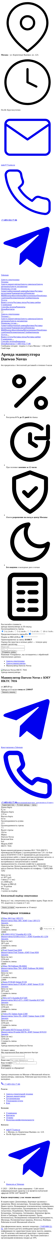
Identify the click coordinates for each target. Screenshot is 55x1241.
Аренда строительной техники (19, 1094)
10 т (48, 631)
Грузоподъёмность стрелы (12, 629)
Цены (3, 309)
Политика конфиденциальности (20, 1120)
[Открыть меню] (2, 311)
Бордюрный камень (18, 291)
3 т (8, 631)
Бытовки (30, 291)
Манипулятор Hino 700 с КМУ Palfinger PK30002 (22, 968)
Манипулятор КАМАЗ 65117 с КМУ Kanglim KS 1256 (24, 936)
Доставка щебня (33, 302)
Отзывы (9, 1117)
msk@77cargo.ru (13, 1130)
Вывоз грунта (7, 302)
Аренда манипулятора (10, 284)
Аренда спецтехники (10, 280)
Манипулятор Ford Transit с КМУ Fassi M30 (20, 952)
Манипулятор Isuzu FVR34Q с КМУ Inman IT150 (22, 984)
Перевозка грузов (8, 289)
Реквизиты (20, 307)
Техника (4, 282)
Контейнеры (17, 295)
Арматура (5, 291)
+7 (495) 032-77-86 (23, 344)
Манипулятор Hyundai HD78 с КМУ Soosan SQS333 (23, 1032)
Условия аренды (23, 805)
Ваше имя (5, 1060)
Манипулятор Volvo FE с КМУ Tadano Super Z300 (22, 1016)
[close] (53, 929)
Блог (8, 1103)
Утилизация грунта (14, 1101)
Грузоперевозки (13, 1098)
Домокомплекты (18, 293)
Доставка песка (19, 302)
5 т (21, 631)
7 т (34, 631)
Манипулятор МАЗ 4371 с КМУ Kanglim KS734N (22, 1000)
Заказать (4, 923)
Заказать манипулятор (15, 1096)
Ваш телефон (7, 1063)
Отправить (6, 1065)
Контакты (10, 309)
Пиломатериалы (17, 298)
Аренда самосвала (28, 284)
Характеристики (8, 805)
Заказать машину (8, 692)
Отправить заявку (9, 652)
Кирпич (9, 295)
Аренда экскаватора (18, 286)
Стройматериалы (31, 298)
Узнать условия (8, 907)
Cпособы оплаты (8, 307)
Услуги (4, 300)
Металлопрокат (30, 295)
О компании (6, 305)
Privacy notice (48, 928)
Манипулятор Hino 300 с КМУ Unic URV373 (20, 921)
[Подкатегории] (8, 335)
